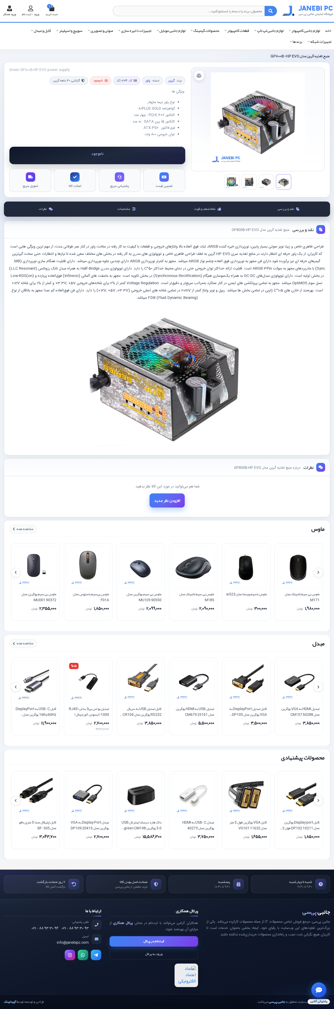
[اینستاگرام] (70, 955)
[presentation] (15, 572)
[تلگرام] (96, 955)
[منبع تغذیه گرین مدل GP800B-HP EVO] (258, 119)
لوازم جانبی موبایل (172, 30)
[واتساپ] (83, 955)
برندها (297, 41)
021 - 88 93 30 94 (45, 928)
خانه (328, 31)
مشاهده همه (24, 529)
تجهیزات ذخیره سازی (136, 30)
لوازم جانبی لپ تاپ (270, 30)
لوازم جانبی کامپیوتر (305, 30)
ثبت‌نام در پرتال (154, 941)
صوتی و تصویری (101, 30)
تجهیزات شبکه (320, 41)
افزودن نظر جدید (167, 500)
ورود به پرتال (154, 954)
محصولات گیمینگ (206, 30)
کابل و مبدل (42, 30)
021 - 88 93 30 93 (75, 928)
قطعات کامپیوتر (238, 30)
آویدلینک (10, 1001)
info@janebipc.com (73, 943)
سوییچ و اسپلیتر (70, 30)
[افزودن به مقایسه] (199, 75)
